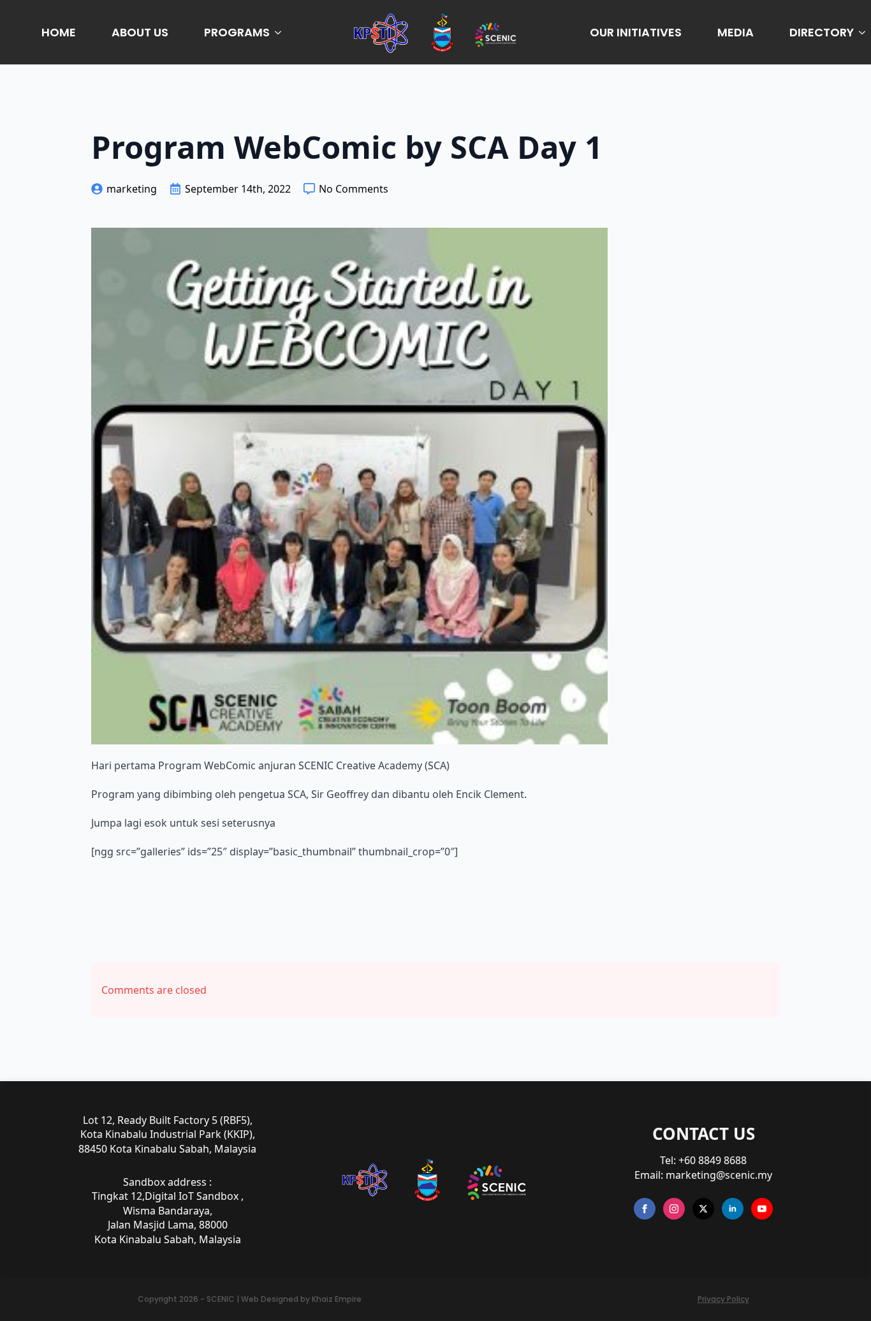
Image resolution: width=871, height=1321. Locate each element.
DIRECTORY (821, 32)
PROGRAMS (237, 32)
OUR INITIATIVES (636, 32)
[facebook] (644, 1209)
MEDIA (735, 32)
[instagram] (674, 1209)
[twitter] (703, 1209)
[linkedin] (732, 1209)
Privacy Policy (723, 1299)
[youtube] (762, 1209)
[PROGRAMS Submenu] (280, 32)
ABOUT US (140, 32)
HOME (58, 32)
